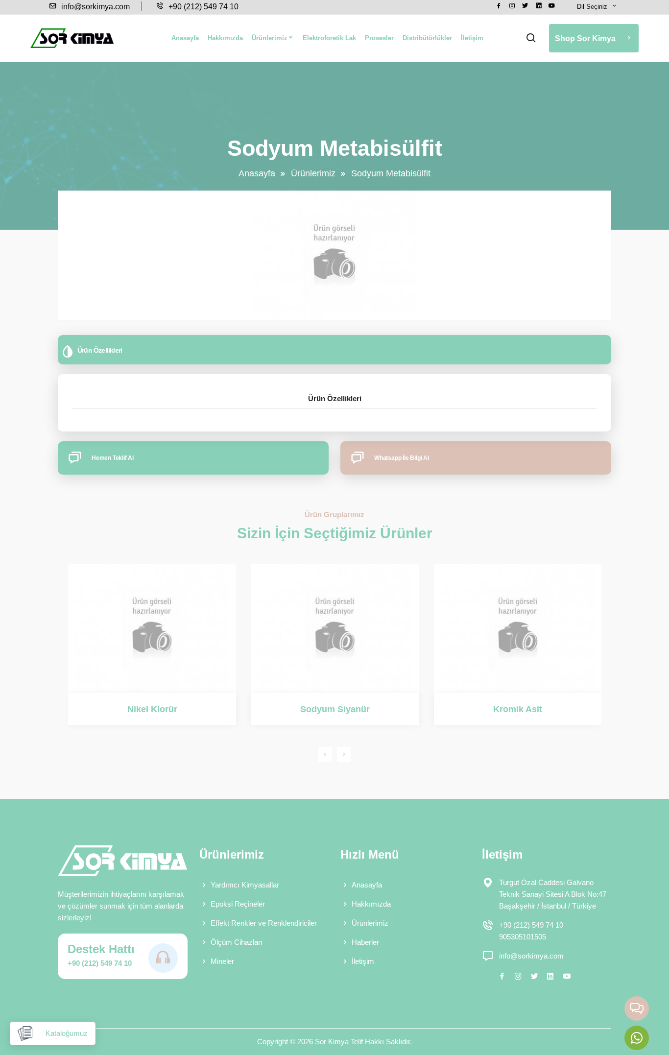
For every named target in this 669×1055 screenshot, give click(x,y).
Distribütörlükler (427, 38)
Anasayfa (185, 38)
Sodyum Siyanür (335, 709)
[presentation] (325, 754)
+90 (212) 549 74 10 (203, 6)
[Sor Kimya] (72, 38)
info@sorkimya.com (94, 6)
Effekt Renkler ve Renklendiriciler (264, 923)
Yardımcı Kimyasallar (245, 885)
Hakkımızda (225, 38)
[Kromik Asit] (518, 628)
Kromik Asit (517, 709)
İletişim (472, 38)
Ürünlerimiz (269, 38)
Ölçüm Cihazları (237, 942)
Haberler (365, 942)
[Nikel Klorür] (152, 628)
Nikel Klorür (152, 709)
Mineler (222, 961)
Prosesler (379, 38)
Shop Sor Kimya (586, 38)
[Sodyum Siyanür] (335, 628)
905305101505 (522, 937)
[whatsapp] (636, 1038)
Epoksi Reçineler (238, 904)
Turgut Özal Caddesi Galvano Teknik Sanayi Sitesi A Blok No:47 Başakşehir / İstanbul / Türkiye (552, 894)
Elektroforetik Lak (329, 38)
